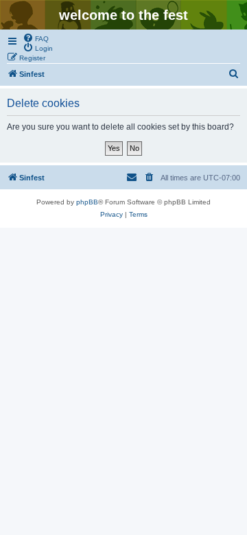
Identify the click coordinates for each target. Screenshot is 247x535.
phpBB (87, 202)
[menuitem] (36, 38)
